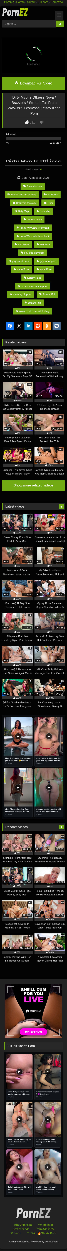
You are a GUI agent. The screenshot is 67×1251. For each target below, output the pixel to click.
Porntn (20, 2)
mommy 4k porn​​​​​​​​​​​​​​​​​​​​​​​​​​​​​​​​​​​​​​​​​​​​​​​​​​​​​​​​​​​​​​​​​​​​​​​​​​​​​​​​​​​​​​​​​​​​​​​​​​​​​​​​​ (22, 294)
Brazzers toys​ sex (26, 202)
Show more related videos (34, 485)
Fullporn (43, 2)
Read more (31, 169)
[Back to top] (56, 1240)
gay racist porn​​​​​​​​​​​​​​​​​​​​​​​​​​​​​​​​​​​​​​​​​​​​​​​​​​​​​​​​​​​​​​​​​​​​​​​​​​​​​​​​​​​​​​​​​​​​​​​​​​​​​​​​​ (20, 261)
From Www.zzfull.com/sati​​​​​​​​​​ (34, 236)
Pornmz (9, 2)
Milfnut (31, 2)
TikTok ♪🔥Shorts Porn (41, 1233)
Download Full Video (35, 83)
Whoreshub (45, 1224)
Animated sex (34, 186)
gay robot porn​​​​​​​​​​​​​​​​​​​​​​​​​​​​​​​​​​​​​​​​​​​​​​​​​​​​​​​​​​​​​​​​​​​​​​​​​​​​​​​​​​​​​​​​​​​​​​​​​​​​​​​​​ (48, 261)
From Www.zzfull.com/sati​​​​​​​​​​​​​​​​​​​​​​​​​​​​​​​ (34, 227)
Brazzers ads (21, 1229)
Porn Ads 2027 (45, 1229)
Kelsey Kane (34, 277)
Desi (50, 202)
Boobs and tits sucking (23, 194)
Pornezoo (57, 2)
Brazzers (53, 194)
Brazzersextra (23, 1224)
